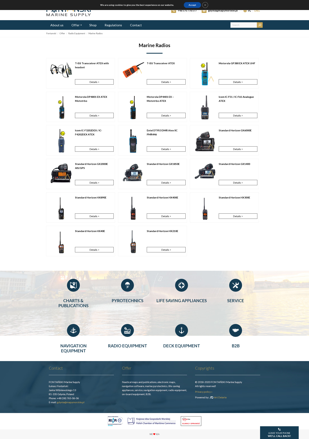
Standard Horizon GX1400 (234, 163)
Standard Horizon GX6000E (235, 130)
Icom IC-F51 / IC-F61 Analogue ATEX (236, 98)
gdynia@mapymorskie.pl (70, 402)
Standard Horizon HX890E (90, 197)
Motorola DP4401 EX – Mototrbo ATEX (160, 98)
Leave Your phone (279, 434)
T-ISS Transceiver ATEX (161, 63)
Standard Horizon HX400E (162, 197)
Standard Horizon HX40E (90, 230)
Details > (94, 81)
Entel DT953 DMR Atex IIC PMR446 (162, 132)
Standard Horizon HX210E (162, 230)
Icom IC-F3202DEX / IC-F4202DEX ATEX (88, 132)
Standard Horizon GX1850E (163, 163)
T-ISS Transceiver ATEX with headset (92, 65)
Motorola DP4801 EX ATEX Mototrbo (91, 98)
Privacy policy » (203, 391)
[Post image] (61, 70)
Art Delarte (220, 397)
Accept (192, 5)
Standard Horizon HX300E (234, 197)
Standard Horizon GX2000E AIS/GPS (91, 165)
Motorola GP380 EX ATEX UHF (237, 63)
